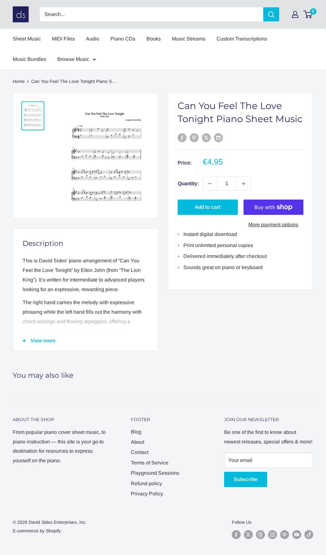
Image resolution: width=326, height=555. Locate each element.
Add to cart (207, 207)
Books (153, 38)
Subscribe (246, 479)
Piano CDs (122, 38)
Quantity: (188, 183)
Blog (136, 432)
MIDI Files (63, 38)
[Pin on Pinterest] (194, 137)
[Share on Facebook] (182, 137)
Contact (139, 452)
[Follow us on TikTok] (308, 534)
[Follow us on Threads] (260, 534)
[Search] (271, 14)
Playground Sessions (155, 473)
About (137, 442)
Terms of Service (149, 462)
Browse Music (73, 59)
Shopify (53, 530)
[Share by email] (218, 137)
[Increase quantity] (243, 183)
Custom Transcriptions (241, 38)
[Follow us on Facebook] (236, 534)
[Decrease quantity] (209, 183)
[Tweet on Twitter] (206, 137)
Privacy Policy (147, 493)
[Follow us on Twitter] (248, 534)
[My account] (295, 14)
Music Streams (188, 38)
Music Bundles (29, 59)
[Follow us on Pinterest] (284, 534)
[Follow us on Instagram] (272, 534)
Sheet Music (27, 38)
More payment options (273, 224)
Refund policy (146, 483)
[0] (308, 14)
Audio (92, 38)
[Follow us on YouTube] (296, 534)
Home (19, 81)
